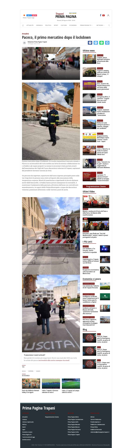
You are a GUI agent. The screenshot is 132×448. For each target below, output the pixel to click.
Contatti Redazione (96, 419)
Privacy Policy (94, 427)
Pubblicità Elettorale (96, 429)
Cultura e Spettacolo (27, 422)
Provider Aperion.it (95, 422)
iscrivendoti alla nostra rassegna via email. (54, 360)
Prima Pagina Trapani (74, 434)
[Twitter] (96, 43)
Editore (92, 417)
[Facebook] (100, 15)
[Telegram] (107, 43)
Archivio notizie (26, 439)
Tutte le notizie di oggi (28, 437)
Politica (48, 25)
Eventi (24, 427)
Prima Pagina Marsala (74, 424)
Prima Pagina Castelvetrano (75, 419)
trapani (38, 371)
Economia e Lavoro (27, 432)
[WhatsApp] (101, 43)
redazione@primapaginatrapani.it (100, 432)
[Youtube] (103, 15)
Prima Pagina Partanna (74, 429)
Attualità (29, 25)
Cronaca (39, 25)
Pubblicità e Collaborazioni (98, 424)
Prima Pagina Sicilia (73, 432)
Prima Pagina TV (26, 434)
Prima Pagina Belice (73, 417)
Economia (73, 25)
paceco (24, 371)
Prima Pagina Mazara (74, 427)
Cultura (64, 25)
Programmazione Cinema (52, 417)
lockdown (30, 371)
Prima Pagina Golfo (73, 422)
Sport (56, 25)
